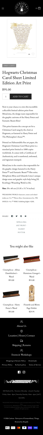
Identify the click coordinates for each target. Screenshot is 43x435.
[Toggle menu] (3, 8)
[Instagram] (24, 372)
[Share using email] (25, 216)
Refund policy (20, 365)
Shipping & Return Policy (16, 361)
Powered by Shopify (21, 422)
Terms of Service (35, 365)
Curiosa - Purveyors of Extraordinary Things (24, 418)
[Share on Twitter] (16, 216)
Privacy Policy (7, 365)
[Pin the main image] (21, 216)
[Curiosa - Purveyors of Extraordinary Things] (21, 8)
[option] (21, 38)
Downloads (32, 361)
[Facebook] (19, 372)
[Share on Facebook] (12, 216)
